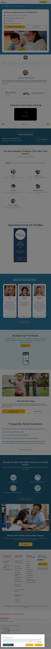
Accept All (39, 644)
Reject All (29, 644)
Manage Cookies (8, 644)
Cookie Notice (39, 641)
